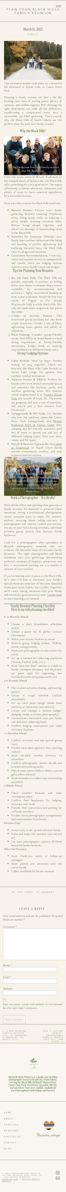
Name (7, 965)
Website (8, 989)
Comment (10, 927)
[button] (58, 6)
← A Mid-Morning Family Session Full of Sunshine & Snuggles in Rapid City (15, 1035)
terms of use (10, 1179)
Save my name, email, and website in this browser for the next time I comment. (33, 1006)
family (33, 34)
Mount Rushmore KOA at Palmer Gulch (36, 423)
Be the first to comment (33, 892)
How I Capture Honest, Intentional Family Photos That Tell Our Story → (53, 1036)
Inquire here (54, 595)
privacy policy (31, 1179)
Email (7, 977)
